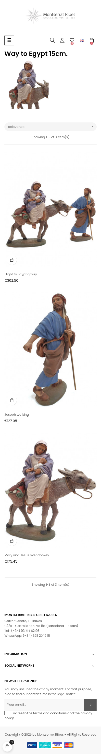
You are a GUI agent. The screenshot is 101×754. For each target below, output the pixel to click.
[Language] (82, 40)
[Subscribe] (90, 705)
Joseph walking (16, 414)
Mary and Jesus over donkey (26, 555)
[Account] (62, 40)
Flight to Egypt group (20, 274)
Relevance (51, 127)
